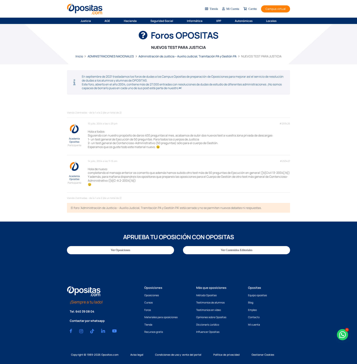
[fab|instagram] (81, 331)
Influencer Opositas (207, 332)
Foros (147, 310)
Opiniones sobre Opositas (211, 317)
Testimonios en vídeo (208, 310)
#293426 (284, 123)
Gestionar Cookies (263, 354)
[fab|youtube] (114, 331)
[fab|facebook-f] (71, 331)
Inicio (79, 56)
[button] (93, 20)
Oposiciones (151, 295)
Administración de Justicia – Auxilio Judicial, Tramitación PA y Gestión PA (188, 56)
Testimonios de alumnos (210, 302)
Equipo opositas (257, 295)
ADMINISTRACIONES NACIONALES (111, 56)
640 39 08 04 (84, 311)
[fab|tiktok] (92, 331)
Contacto (254, 317)
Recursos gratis (153, 332)
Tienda (148, 324)
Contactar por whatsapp (87, 321)
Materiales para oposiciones (161, 317)
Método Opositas (206, 295)
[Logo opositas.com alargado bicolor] (84, 8)
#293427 (285, 161)
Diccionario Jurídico (207, 324)
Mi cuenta (254, 324)
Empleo (252, 310)
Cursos (148, 302)
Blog (250, 302)
